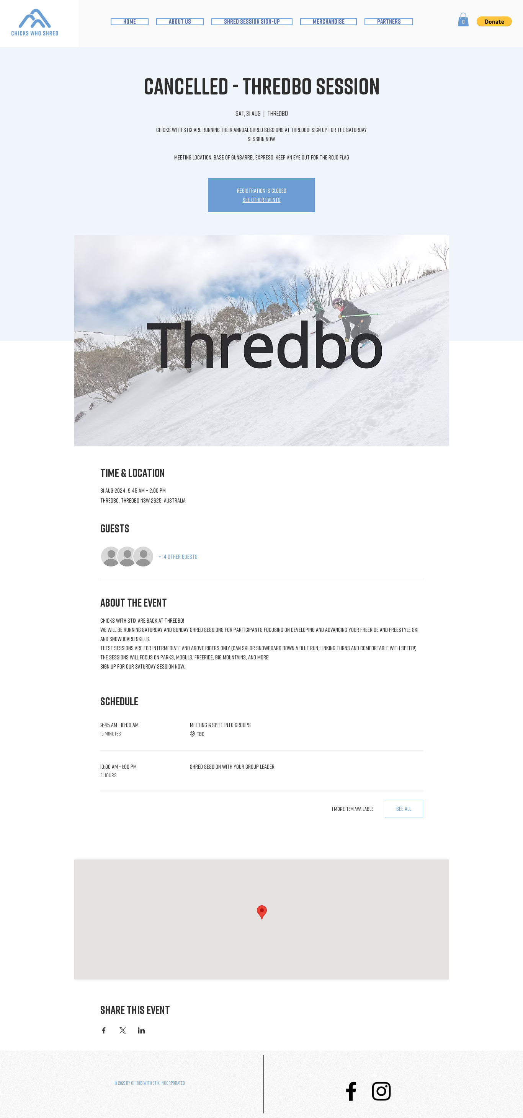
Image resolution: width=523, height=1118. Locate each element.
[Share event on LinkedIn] (141, 1030)
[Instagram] (381, 1091)
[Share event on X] (122, 1030)
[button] (463, 19)
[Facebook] (351, 1091)
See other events (262, 199)
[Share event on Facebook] (104, 1030)
